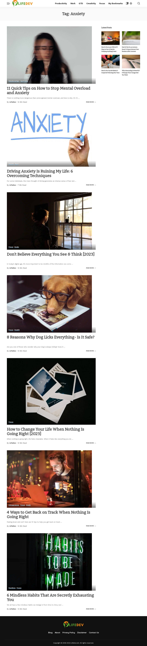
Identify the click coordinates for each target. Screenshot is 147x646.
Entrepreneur (14, 505)
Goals (16, 247)
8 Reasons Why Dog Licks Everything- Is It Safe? (50, 337)
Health (11, 164)
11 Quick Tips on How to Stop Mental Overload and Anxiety (48, 90)
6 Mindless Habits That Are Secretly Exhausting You (50, 597)
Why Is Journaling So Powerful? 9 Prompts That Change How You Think (131, 73)
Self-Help (24, 81)
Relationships (14, 81)
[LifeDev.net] (22, 3)
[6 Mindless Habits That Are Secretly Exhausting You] (49, 562)
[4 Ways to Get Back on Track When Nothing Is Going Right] (49, 479)
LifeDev (13, 102)
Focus (11, 247)
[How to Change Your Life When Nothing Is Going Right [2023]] (51, 391)
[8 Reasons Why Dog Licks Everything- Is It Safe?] (49, 304)
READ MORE (90, 102)
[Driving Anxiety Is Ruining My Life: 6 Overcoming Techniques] (49, 138)
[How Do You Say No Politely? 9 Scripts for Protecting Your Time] (110, 61)
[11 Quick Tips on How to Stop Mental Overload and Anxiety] (49, 55)
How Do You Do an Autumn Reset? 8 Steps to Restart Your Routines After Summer (130, 49)
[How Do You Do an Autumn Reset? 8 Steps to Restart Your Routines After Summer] (131, 38)
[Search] (138, 3)
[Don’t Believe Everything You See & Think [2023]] (49, 221)
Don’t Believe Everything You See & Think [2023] (51, 254)
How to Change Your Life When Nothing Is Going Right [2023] (45, 431)
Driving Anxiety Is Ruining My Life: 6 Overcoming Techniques (40, 173)
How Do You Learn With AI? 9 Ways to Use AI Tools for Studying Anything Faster (109, 49)
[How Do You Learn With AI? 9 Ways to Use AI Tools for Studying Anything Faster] (110, 38)
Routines (12, 588)
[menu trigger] (9, 3)
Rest (16, 164)
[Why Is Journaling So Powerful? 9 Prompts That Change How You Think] (131, 61)
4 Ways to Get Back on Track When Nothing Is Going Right (48, 514)
